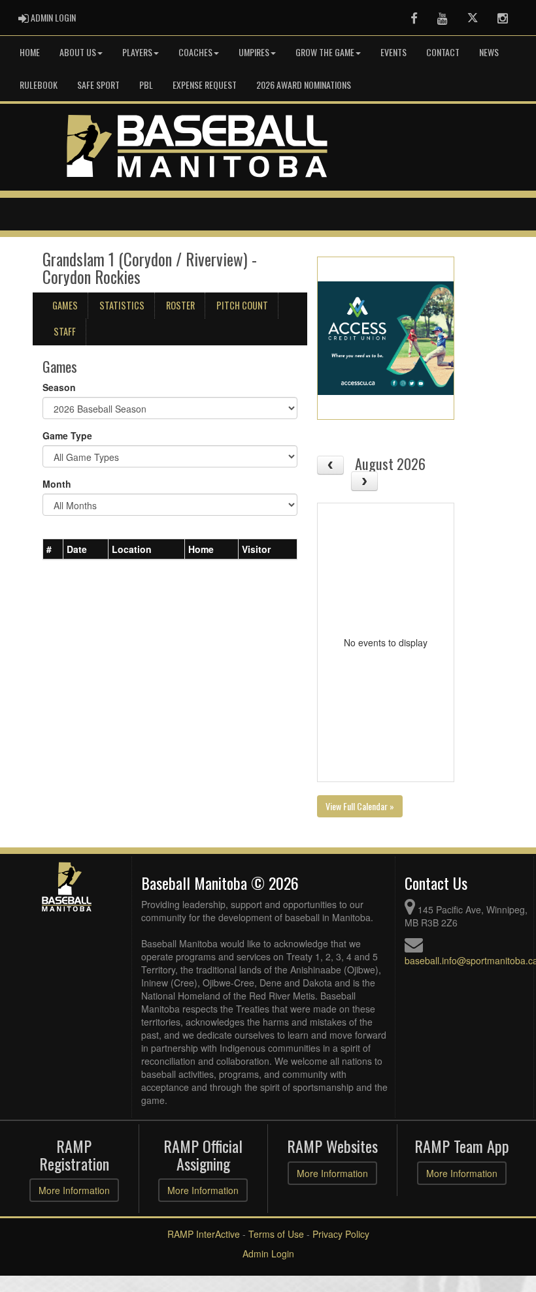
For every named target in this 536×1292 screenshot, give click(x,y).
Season (59, 387)
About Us (77, 52)
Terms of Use (276, 1233)
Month (56, 483)
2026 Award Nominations (303, 84)
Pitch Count (242, 305)
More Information (74, 1190)
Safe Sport (98, 84)
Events (393, 52)
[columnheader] (53, 549)
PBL (146, 84)
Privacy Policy (340, 1233)
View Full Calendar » (360, 806)
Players (137, 52)
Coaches (195, 52)
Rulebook (39, 84)
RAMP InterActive (203, 1233)
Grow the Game (324, 52)
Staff (65, 331)
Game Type (67, 435)
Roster (180, 305)
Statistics (121, 305)
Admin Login (268, 1253)
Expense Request (205, 84)
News (489, 52)
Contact (443, 52)
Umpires (254, 52)
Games (65, 305)
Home (30, 52)
